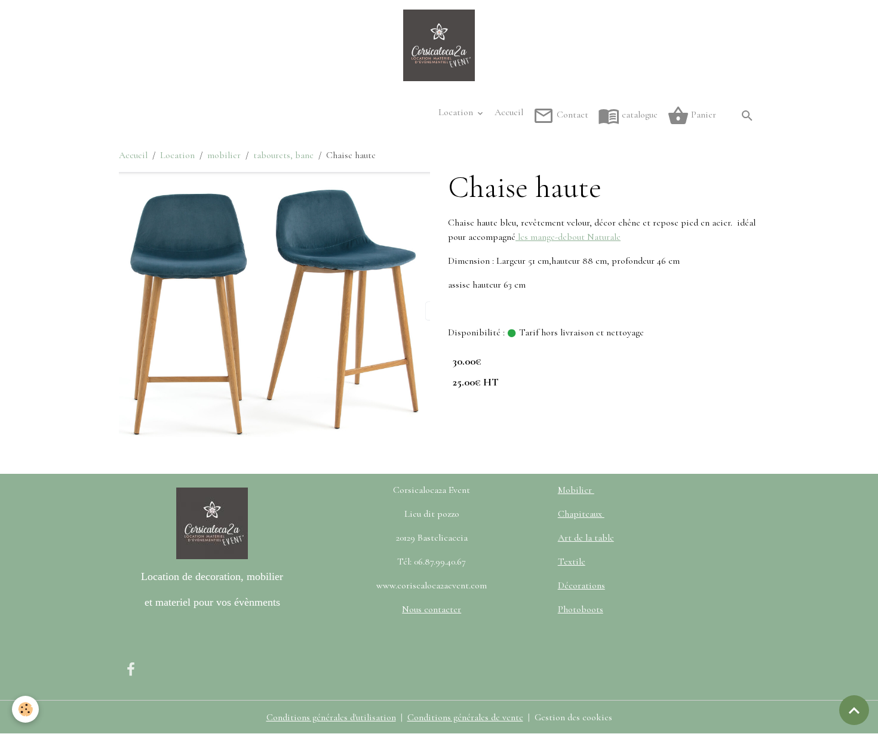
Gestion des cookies (573, 717)
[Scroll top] (854, 710)
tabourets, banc (283, 155)
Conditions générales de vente (465, 717)
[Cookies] (25, 709)
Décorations (581, 585)
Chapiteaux (581, 514)
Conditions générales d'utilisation (331, 717)
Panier (702, 115)
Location (456, 112)
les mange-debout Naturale (568, 237)
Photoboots (580, 609)
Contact (571, 115)
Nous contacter (431, 609)
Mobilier (576, 490)
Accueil (509, 112)
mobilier (224, 155)
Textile (571, 562)
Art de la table (586, 538)
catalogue (638, 115)
